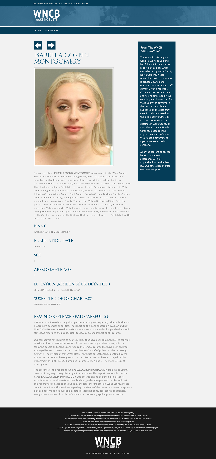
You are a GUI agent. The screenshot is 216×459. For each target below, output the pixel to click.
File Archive (51, 30)
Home (38, 30)
